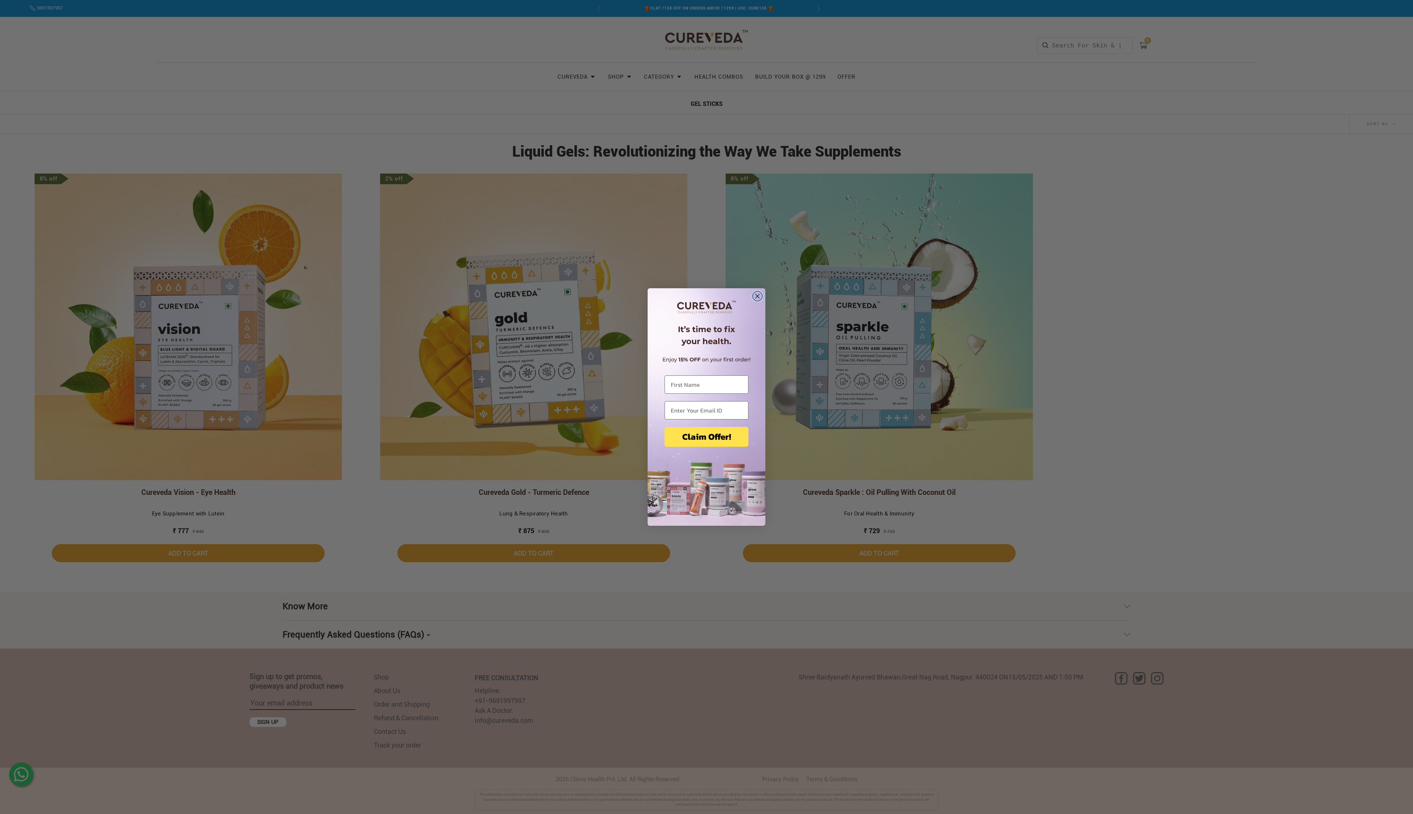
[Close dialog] (757, 296)
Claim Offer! (706, 436)
